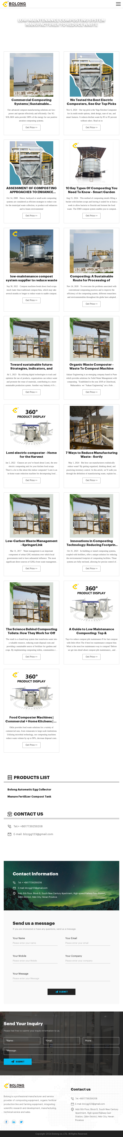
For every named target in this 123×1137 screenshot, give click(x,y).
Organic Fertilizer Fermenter (34, 29)
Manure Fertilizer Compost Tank (29, 796)
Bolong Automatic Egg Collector (29, 789)
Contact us (81, 1089)
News (15, 29)
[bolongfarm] (15, 4)
